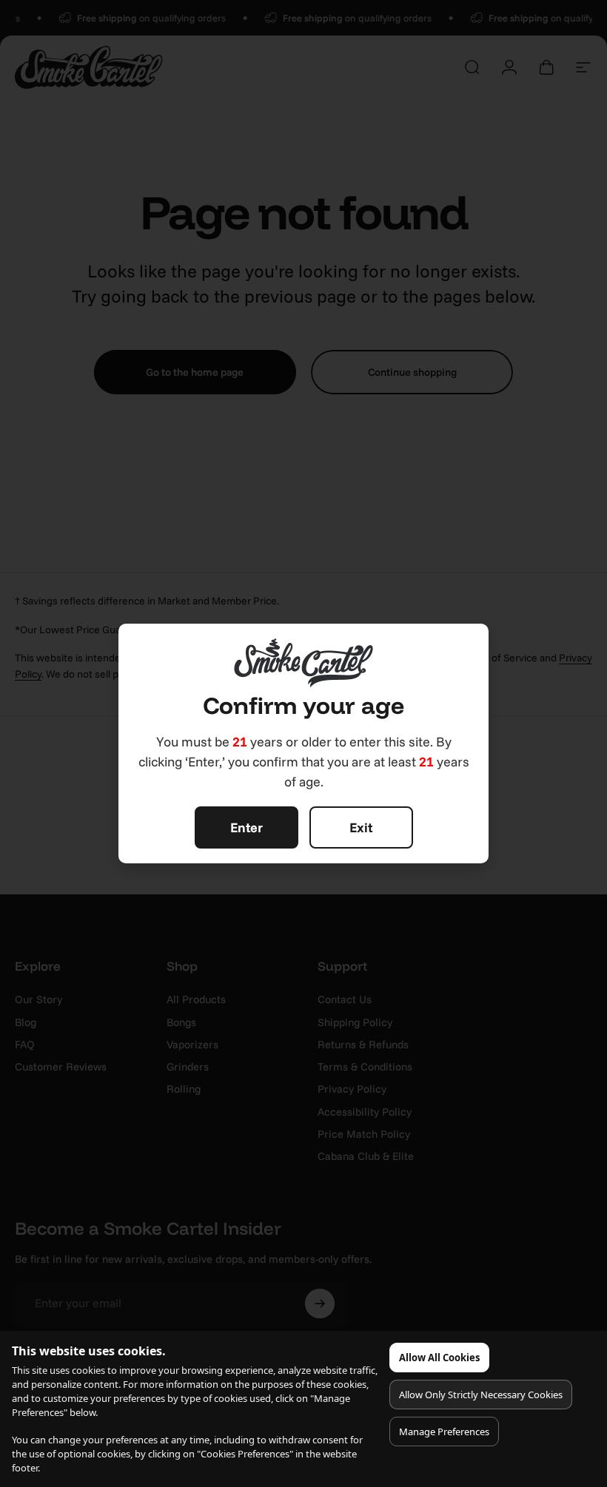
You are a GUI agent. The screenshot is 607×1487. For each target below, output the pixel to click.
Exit (360, 827)
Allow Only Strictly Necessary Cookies (481, 1394)
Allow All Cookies (439, 1357)
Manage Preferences (444, 1431)
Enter (246, 827)
